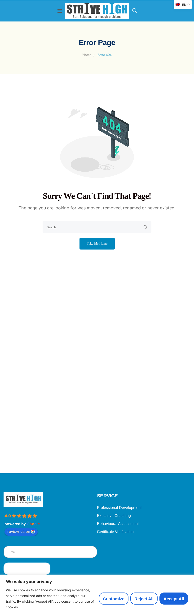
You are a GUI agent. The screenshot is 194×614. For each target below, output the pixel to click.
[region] (97, 594)
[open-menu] (59, 11)
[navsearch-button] (134, 11)
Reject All (144, 599)
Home (86, 55)
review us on (18, 531)
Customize (113, 599)
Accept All (173, 599)
